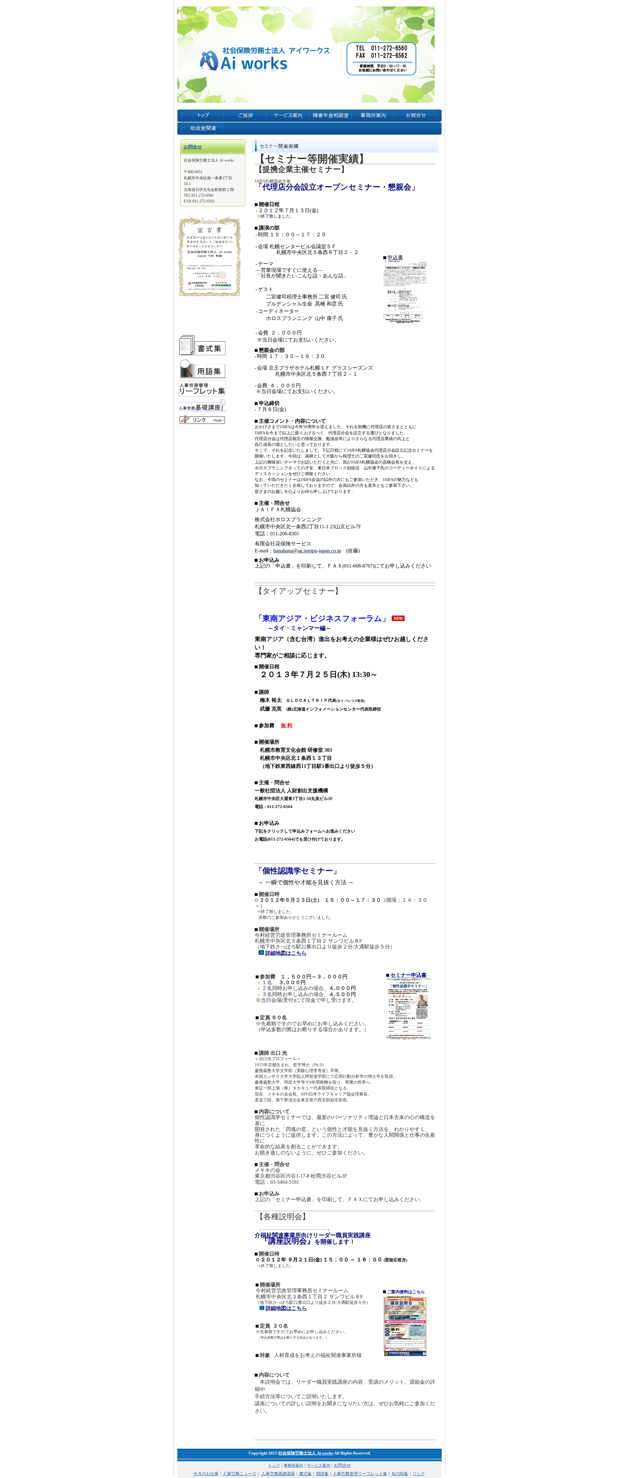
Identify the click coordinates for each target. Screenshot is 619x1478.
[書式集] (202, 355)
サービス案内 (318, 1465)
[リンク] (202, 423)
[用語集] (202, 377)
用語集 (322, 1473)
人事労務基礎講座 (277, 1473)
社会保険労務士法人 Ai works (305, 1453)
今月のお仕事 (206, 1473)
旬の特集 (399, 1473)
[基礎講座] (202, 411)
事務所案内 (293, 1465)
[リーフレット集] (202, 396)
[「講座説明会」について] (385, 1291)
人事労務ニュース (239, 1473)
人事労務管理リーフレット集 (360, 1473)
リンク (418, 1473)
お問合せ (193, 146)
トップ (274, 1465)
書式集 (305, 1473)
